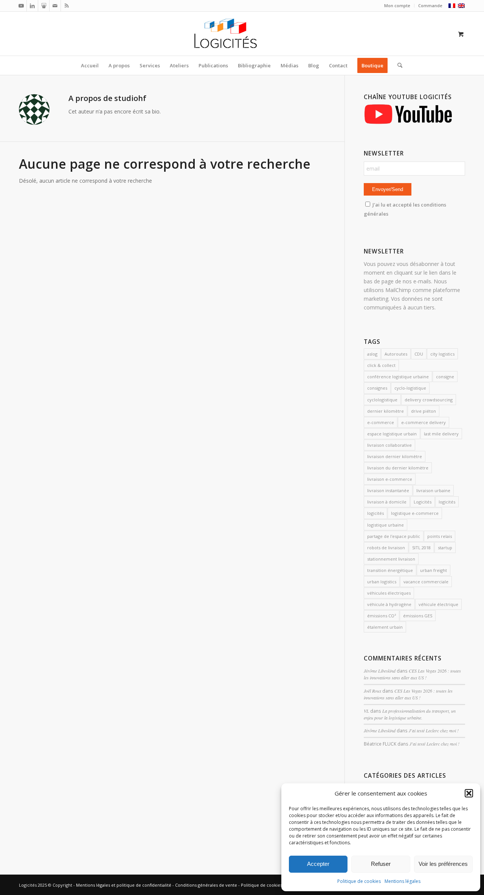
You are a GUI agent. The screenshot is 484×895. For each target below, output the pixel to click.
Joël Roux (372, 691)
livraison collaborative (389, 445)
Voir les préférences (443, 864)
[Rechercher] (397, 65)
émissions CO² (381, 615)
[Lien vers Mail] (55, 5)
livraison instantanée (388, 490)
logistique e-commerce (415, 513)
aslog (372, 354)
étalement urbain (385, 627)
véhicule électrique (438, 604)
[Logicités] (242, 34)
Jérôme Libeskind (380, 671)
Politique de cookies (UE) (266, 885)
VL (366, 711)
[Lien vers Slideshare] (43, 5)
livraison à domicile (386, 502)
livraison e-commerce (389, 479)
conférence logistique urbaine (398, 376)
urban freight (433, 570)
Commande (430, 5)
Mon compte (397, 5)
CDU (418, 354)
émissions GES (417, 615)
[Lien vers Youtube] (21, 5)
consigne (445, 376)
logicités (447, 502)
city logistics (442, 354)
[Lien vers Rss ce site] (66, 5)
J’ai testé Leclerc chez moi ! (434, 730)
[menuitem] (397, 6)
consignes (377, 388)
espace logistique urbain (392, 434)
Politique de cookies (359, 881)
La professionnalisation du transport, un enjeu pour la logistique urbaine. (410, 714)
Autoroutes (396, 354)
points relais (439, 536)
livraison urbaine (433, 490)
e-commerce (380, 422)
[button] (469, 793)
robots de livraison (386, 547)
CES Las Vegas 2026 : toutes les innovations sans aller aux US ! (412, 674)
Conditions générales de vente (206, 885)
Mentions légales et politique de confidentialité (123, 885)
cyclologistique (382, 399)
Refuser (381, 864)
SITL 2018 (421, 547)
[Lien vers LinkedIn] (32, 5)
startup (445, 547)
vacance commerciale (425, 581)
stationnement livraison (391, 559)
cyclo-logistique (410, 388)
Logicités (422, 502)
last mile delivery (441, 434)
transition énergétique (390, 570)
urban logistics (381, 581)
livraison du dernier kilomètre (397, 468)
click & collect (381, 365)
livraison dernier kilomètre (394, 456)
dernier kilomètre (385, 411)
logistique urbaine (385, 525)
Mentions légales (402, 881)
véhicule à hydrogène (389, 604)
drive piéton (423, 411)
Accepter (318, 864)
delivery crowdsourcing (429, 399)
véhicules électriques (389, 593)
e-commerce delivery (423, 422)
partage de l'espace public (393, 536)
